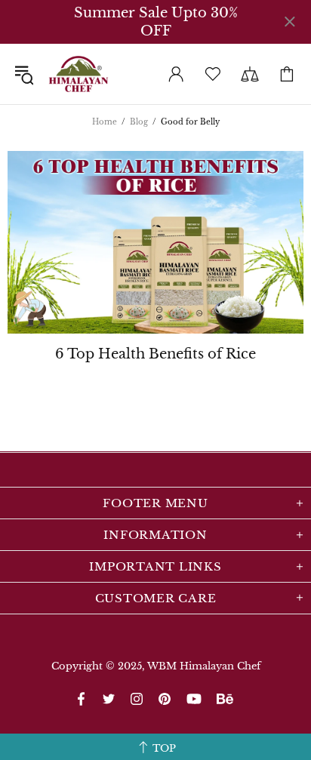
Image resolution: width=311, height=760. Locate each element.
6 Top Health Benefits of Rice (155, 354)
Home (104, 122)
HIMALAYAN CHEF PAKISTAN (78, 74)
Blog (139, 122)
